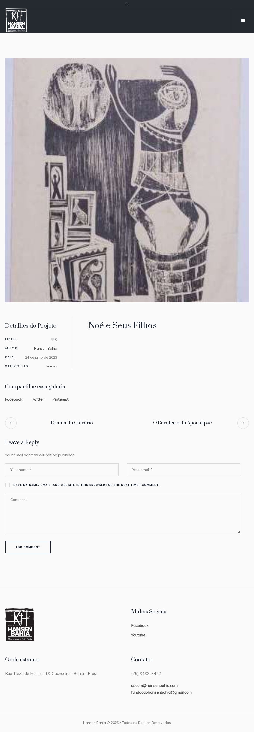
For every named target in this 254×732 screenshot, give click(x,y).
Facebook (13, 399)
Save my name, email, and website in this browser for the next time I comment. (86, 485)
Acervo (51, 366)
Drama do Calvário (72, 423)
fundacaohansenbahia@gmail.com (161, 692)
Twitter (37, 399)
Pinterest (60, 399)
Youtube (138, 634)
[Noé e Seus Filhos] (127, 180)
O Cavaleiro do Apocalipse (182, 423)
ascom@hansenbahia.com (154, 685)
